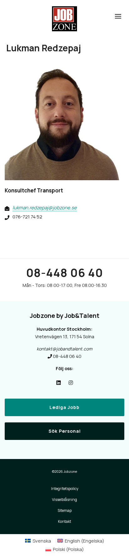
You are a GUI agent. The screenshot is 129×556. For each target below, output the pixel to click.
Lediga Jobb (64, 407)
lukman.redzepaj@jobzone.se (45, 207)
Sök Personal (65, 431)
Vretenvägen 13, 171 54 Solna (64, 336)
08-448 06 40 (64, 272)
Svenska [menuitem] (42, 541)
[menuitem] (38, 541)
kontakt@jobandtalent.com (64, 349)
